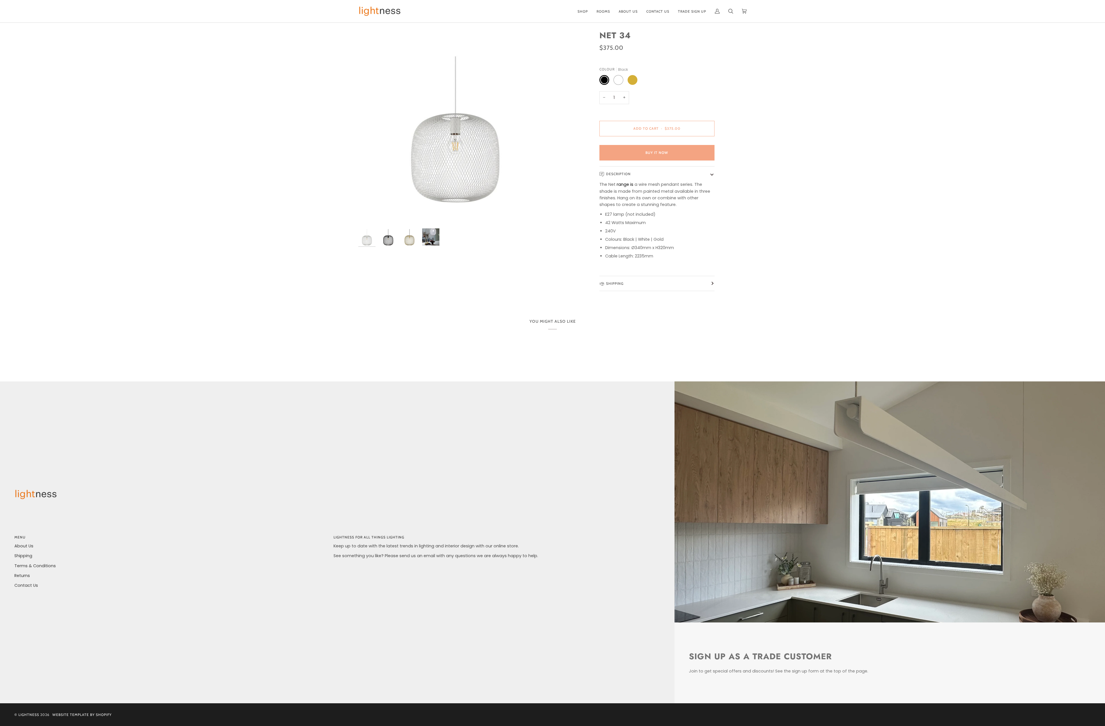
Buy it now (656, 152)
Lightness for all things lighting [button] (369, 537)
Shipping (615, 283)
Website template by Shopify (82, 714)
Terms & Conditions (35, 566)
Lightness (28, 714)
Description (618, 174)
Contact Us (26, 585)
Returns (22, 575)
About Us (23, 546)
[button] (582, 11)
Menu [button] (20, 537)
